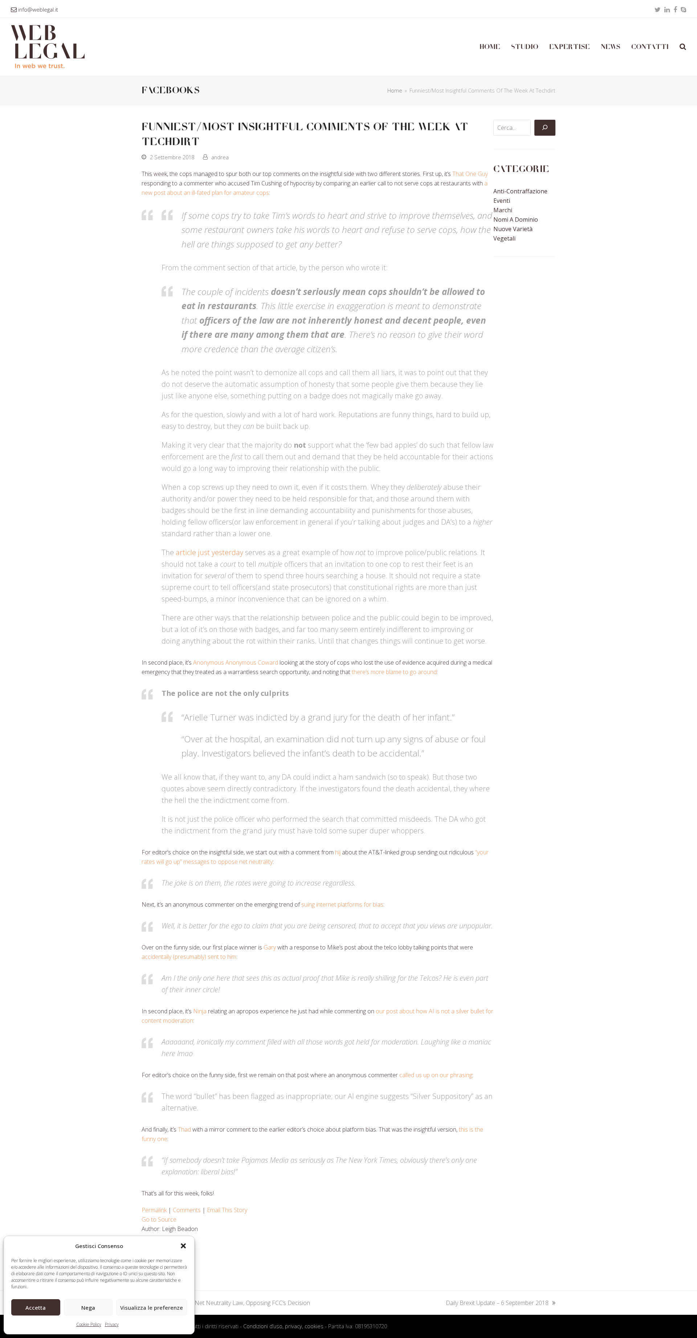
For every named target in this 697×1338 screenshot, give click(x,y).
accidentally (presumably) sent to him (189, 957)
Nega (88, 1307)
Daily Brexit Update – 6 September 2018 (497, 1303)
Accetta (35, 1307)
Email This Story (227, 1210)
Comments (187, 1210)
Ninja (200, 1011)
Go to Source (159, 1219)
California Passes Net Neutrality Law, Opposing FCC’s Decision (226, 1303)
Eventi (501, 201)
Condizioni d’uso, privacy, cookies (283, 1326)
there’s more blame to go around (394, 672)
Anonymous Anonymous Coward (235, 662)
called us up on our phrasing (435, 1075)
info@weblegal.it (38, 9)
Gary (270, 947)
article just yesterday (209, 552)
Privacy (112, 1324)
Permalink (154, 1210)
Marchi (502, 210)
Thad (184, 1129)
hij (338, 852)
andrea (220, 157)
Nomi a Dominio (515, 219)
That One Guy (470, 174)
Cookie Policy (88, 1324)
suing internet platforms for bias (342, 904)
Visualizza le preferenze (151, 1307)
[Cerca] (544, 128)
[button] (183, 1245)
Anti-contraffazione (520, 191)
